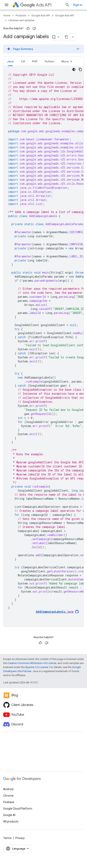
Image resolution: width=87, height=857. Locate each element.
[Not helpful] (34, 28)
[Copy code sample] (80, 69)
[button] (43, 49)
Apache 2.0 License (36, 667)
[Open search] (67, 4)
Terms (7, 838)
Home (6, 15)
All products (10, 821)
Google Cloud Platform (17, 808)
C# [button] (23, 61)
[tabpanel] (43, 346)
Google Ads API (40, 15)
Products (21, 15)
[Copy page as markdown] (66, 37)
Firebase (8, 802)
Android (8, 789)
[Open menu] (6, 5)
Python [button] (49, 61)
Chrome (8, 795)
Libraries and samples (21, 20)
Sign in (77, 4)
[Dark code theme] (74, 69)
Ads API (44, 5)
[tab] (10, 61)
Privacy (20, 838)
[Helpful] (28, 28)
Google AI (9, 815)
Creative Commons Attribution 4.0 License (31, 663)
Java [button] (10, 61)
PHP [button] (34, 61)
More (65, 61)
